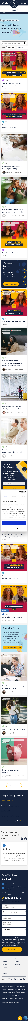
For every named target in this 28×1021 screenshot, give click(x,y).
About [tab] (23, 496)
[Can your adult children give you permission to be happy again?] (14, 190)
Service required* (7, 922)
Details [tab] (14, 496)
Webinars (17, 961)
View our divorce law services (13, 647)
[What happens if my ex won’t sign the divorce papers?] (14, 667)
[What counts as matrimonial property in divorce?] (14, 64)
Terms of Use (4, 995)
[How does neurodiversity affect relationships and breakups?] (14, 557)
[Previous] (22, 838)
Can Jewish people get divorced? (13, 729)
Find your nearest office (11, 284)
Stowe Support (16, 9)
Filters (9, 48)
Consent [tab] (5, 496)
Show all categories (13, 821)
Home (10, 9)
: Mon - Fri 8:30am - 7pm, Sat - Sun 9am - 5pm (14, 12)
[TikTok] (12, 980)
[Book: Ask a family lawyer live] (14, 598)
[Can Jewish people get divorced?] (14, 710)
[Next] (25, 838)
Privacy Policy (6, 945)
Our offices (4, 961)
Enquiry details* (14, 929)
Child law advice (6, 811)
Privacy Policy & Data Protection (15, 995)
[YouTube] (21, 980)
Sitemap (21, 998)
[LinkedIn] (15, 980)
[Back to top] (20, 1018)
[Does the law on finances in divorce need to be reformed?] (14, 431)
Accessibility (17, 964)
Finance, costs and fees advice (10, 816)
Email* (14, 916)
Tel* (14, 911)
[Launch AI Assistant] (25, 1018)
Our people (4, 964)
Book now (4, 610)
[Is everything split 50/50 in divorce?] (14, 751)
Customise (13, 528)
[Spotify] (24, 980)
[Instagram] (9, 980)
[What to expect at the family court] (14, 234)
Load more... (14, 786)
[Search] (25, 43)
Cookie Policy (5, 998)
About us (4, 959)
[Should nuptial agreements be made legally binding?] (14, 147)
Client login (4, 973)
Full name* (5, 905)
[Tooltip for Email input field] (25, 916)
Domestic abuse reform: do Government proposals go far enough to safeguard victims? (12, 363)
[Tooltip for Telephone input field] (25, 911)
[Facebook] (18, 980)
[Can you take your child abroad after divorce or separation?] (14, 387)
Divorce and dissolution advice (10, 806)
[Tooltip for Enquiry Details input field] (25, 929)
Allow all (14, 523)
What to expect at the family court (13, 253)
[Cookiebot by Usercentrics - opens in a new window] (19, 492)
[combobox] (5, 912)
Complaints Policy (13, 998)
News (16, 959)
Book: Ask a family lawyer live (12, 617)
